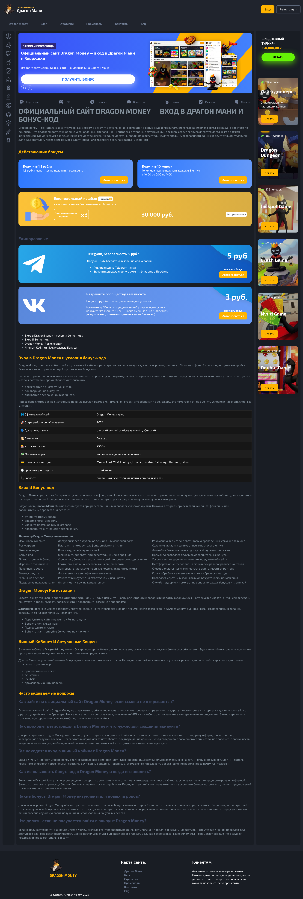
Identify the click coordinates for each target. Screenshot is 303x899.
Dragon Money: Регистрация (43, 343)
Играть (78, 79)
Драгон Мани (133, 871)
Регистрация (288, 9)
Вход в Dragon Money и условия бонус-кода (54, 335)
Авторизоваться (114, 180)
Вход (267, 9)
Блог (44, 23)
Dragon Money (18, 23)
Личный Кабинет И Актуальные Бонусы (51, 347)
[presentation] (23, 88)
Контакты (121, 23)
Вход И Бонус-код (37, 339)
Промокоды (94, 23)
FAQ (143, 23)
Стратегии (66, 23)
